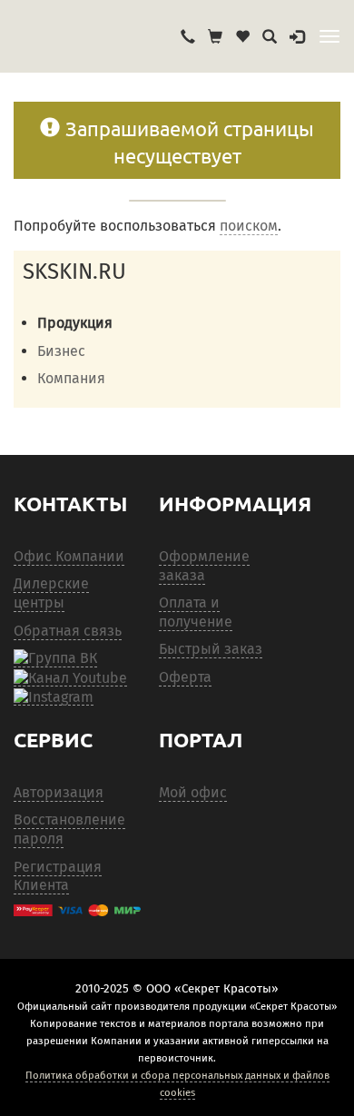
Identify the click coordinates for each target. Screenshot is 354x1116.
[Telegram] (53, 696)
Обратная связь (68, 630)
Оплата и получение (195, 612)
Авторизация (58, 792)
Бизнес (61, 351)
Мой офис (193, 792)
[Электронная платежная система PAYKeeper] (77, 910)
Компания (71, 378)
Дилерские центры (51, 593)
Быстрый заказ (210, 648)
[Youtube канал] (70, 677)
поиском (249, 225)
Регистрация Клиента (58, 876)
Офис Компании (69, 556)
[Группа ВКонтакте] (55, 658)
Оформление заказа (204, 566)
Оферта (185, 677)
